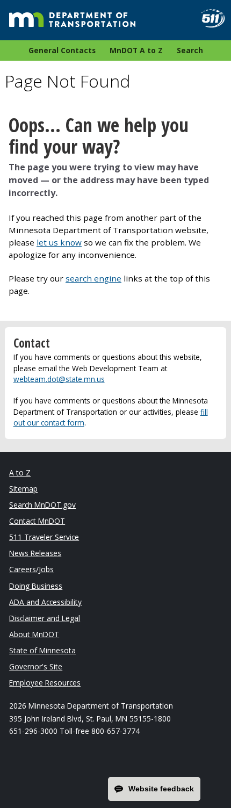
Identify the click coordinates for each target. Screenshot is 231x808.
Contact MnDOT (37, 521)
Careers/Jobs (31, 569)
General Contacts (62, 50)
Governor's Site (35, 666)
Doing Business (35, 586)
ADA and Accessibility (45, 602)
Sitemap (23, 489)
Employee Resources (45, 682)
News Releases (35, 553)
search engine (93, 278)
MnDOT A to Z (136, 50)
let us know (59, 242)
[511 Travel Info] (208, 18)
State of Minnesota (42, 650)
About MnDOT (34, 634)
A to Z (20, 472)
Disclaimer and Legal (44, 618)
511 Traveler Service (44, 537)
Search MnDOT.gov (42, 505)
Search (190, 50)
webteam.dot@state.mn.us (59, 379)
